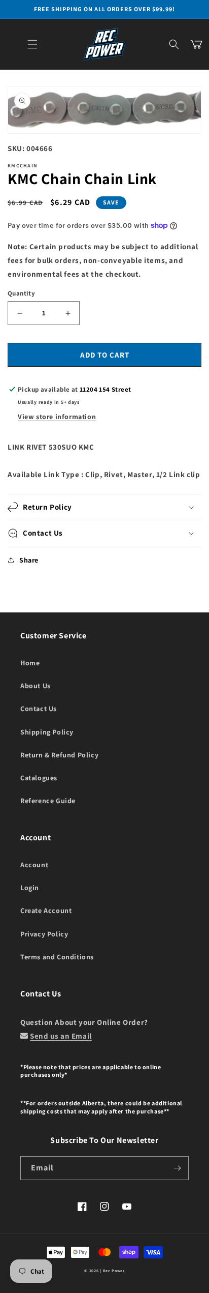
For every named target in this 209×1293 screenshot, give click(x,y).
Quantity (21, 293)
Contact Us (38, 708)
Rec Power (114, 1270)
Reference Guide (48, 800)
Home (30, 662)
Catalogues (38, 777)
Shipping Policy (47, 732)
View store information (57, 416)
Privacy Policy (44, 933)
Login (29, 887)
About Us (35, 685)
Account (34, 864)
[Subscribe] (177, 1168)
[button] (32, 44)
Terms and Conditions (57, 956)
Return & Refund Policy (59, 754)
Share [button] (29, 560)
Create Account (46, 910)
